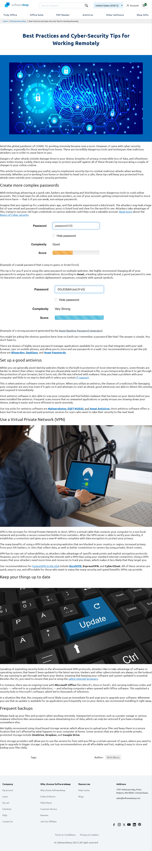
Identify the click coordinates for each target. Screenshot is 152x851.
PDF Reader (63, 14)
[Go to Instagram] (119, 824)
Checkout (6, 809)
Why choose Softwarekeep (52, 790)
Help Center (84, 790)
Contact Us (7, 821)
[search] (86, 6)
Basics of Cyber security (14, 214)
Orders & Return (48, 796)
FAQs (4, 815)
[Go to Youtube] (129, 824)
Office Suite (36, 14)
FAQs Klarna (46, 802)
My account (7, 790)
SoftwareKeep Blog (18, 21)
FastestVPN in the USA (45, 566)
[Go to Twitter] (124, 824)
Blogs (81, 796)
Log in (5, 796)
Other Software (115, 14)
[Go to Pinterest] (139, 824)
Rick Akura (113, 757)
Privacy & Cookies (89, 834)
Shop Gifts (143, 14)
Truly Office (10, 14)
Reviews (44, 815)
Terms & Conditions (65, 834)
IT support (82, 377)
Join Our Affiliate (48, 821)
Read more (125, 211)
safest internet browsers (83, 678)
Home (5, 21)
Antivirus (88, 14)
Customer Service (48, 809)
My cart (5, 802)
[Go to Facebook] (114, 824)
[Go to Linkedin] (135, 824)
